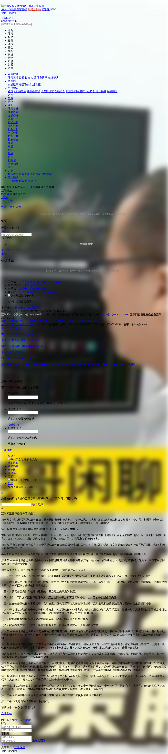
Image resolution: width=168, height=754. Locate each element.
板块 (27, 181)
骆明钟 (5, 193)
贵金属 (12, 160)
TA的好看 (7, 200)
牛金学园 (13, 88)
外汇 (10, 150)
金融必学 (59, 91)
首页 (10, 91)
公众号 (12, 455)
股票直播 (13, 77)
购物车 (12, 473)
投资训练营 (47, 91)
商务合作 (35, 288)
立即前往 (6, 713)
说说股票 (13, 84)
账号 (4, 723)
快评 (10, 101)
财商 (10, 105)
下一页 (14, 250)
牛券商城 (112, 91)
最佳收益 (13, 174)
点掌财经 (13, 74)
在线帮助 (53, 77)
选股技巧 (13, 119)
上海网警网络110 (11, 327)
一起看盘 (13, 181)
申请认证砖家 (27, 292)
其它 (10, 167)
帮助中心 (24, 288)
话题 (10, 94)
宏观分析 (13, 132)
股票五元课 (72, 91)
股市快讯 (42, 77)
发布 (4, 253)
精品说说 (24, 84)
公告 (44, 288)
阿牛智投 (13, 177)
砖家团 (12, 81)
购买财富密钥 (19, 9)
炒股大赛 (46, 174)
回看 (21, 77)
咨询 (10, 483)
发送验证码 (38, 740)
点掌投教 (35, 285)
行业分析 (13, 129)
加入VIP (6, 9)
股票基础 (13, 108)
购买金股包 (34, 9)
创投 (10, 156)
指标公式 (13, 136)
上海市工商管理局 (11, 352)
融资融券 (13, 163)
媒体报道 (35, 281)
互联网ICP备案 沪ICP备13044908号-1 (22, 314)
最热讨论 (35, 174)
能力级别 (13, 112)
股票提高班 (33, 91)
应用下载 (24, 285)
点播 (33, 77)
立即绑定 (6, 449)
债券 (10, 143)
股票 (21, 181)
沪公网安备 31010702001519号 (18, 324)
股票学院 (37, 307)
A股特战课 (20, 91)
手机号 (5, 733)
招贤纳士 (40, 292)
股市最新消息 (23, 307)
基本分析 (13, 125)
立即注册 (19, 747)
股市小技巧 (86, 91)
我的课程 (13, 462)
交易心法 (13, 115)
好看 (10, 98)
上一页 (5, 250)
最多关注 (24, 174)
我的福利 (13, 466)
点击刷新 (14, 424)
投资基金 (13, 139)
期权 (10, 153)
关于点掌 (24, 281)
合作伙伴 (46, 281)
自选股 (12, 469)
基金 (33, 181)
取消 (40, 504)
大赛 (10, 170)
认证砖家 (35, 84)
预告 (27, 77)
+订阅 (4, 197)
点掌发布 (52, 292)
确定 (35, 504)
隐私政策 (57, 281)
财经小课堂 (99, 91)
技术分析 (13, 122)
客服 (10, 476)
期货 (10, 146)
